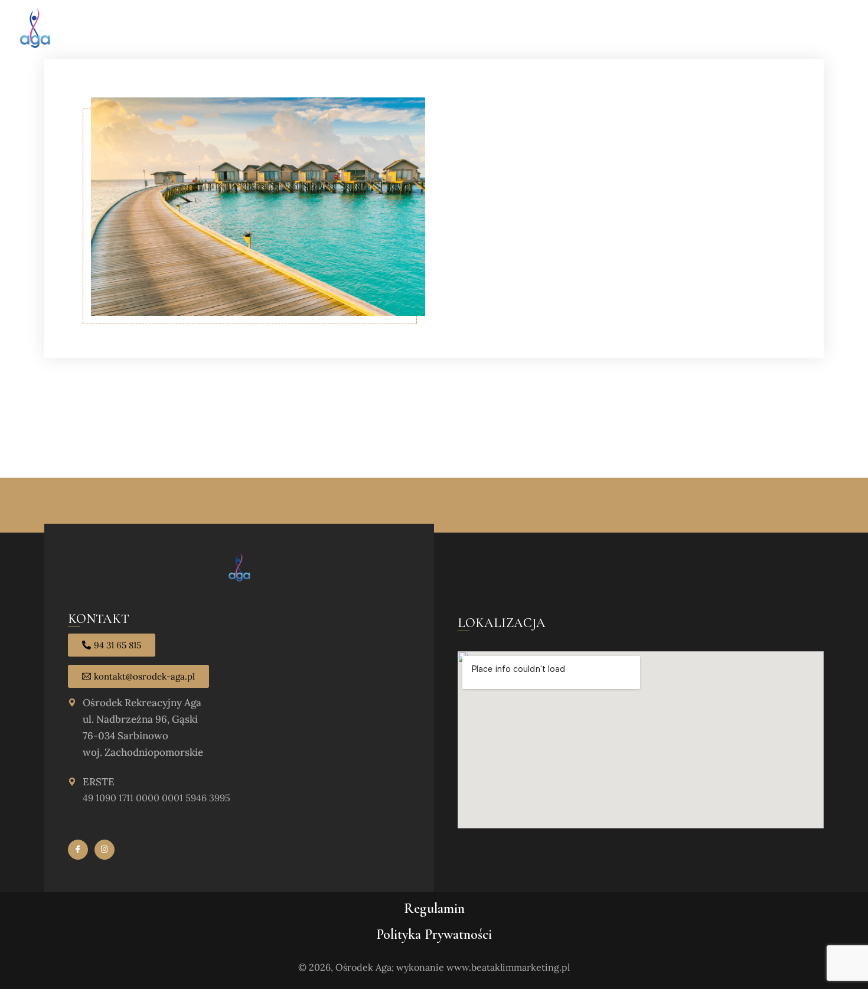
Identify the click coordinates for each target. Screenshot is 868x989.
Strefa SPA (579, 29)
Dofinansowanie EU (805, 29)
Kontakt (727, 29)
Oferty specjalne (504, 29)
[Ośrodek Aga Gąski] (34, 29)
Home (402, 29)
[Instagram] (104, 850)
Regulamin (434, 908)
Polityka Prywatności (434, 934)
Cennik (631, 29)
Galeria (677, 29)
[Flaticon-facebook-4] (78, 850)
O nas (439, 29)
